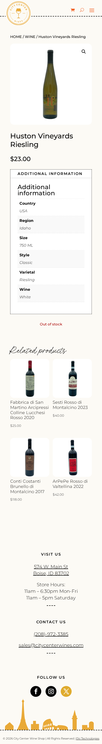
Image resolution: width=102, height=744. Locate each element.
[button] (83, 51)
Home (16, 37)
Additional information (50, 173)
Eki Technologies (87, 738)
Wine (30, 37)
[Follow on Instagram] (51, 691)
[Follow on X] (66, 691)
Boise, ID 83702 (51, 573)
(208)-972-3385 (51, 634)
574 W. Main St (51, 566)
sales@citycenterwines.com (51, 645)
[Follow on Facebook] (35, 691)
